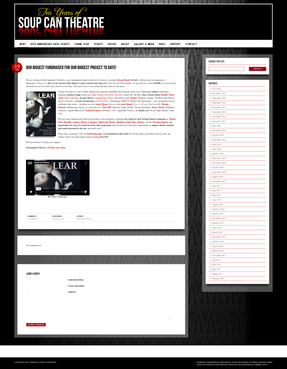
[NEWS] (22, 45)
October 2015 (218, 223)
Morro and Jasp (71, 97)
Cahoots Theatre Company (85, 122)
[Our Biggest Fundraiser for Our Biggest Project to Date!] (71, 67)
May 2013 (216, 269)
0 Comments (32, 218)
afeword (118, 94)
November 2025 (219, 93)
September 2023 (219, 111)
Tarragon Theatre (160, 122)
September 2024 (219, 102)
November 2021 (219, 121)
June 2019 (216, 144)
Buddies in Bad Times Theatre (130, 122)
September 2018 (219, 172)
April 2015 (217, 227)
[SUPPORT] (175, 45)
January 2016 (217, 213)
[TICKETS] (98, 45)
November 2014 (219, 236)
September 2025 (219, 98)
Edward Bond (123, 80)
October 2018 (218, 167)
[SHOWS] (112, 45)
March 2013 (217, 273)
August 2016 (217, 204)
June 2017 (216, 190)
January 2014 (217, 250)
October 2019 (218, 135)
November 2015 (219, 218)
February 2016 (218, 209)
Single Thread (97, 94)
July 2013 (216, 260)
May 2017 (216, 195)
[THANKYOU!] (81, 45)
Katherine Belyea (93, 110)
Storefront (108, 94)
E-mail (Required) (76, 286)
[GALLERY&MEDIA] (144, 45)
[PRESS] (162, 45)
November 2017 (219, 181)
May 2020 (216, 125)
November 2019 (219, 130)
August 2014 (217, 246)
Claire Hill (106, 107)
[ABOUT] (125, 45)
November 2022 (219, 116)
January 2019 (217, 153)
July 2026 (216, 88)
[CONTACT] (191, 45)
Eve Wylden (131, 97)
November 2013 (219, 255)
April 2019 (217, 148)
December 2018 (219, 158)
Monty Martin (158, 107)
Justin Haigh (126, 104)
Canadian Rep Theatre (104, 97)
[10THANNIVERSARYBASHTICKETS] (50, 45)
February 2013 (218, 278)
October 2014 (218, 241)
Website (72, 292)
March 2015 (217, 232)
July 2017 (216, 185)
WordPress (213, 362)
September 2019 (219, 139)
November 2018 (219, 162)
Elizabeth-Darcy (102, 101)
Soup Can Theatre (84, 218)
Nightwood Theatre (107, 122)
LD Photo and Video (56, 147)
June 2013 (216, 264)
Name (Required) (75, 280)
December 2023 (219, 107)
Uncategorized (58, 218)
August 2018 (217, 176)
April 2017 (217, 199)
